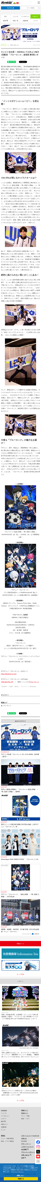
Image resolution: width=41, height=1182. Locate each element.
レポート (35, 16)
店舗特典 (25, 20)
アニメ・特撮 (25, 1116)
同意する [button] (21, 1179)
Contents (4, 1110)
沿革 (22, 1158)
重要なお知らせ (26, 1144)
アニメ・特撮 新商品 (7, 1138)
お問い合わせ (25, 1155)
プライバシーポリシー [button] (17, 1171)
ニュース (15, 16)
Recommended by (27, 934)
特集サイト (4, 1124)
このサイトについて (27, 1147)
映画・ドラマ (25, 1118)
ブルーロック (7, 705)
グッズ (35, 20)
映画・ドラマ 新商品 (7, 1141)
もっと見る (20, 974)
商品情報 (24, 1141)
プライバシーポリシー (28, 1152)
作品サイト (24, 1113)
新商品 (3, 1136)
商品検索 (9, 8)
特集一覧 (15, 20)
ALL (5, 16)
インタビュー (25, 16)
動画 (4, 20)
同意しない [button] (20, 1175)
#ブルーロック (34, 682)
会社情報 (24, 1149)
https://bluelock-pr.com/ (9, 674)
